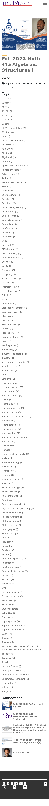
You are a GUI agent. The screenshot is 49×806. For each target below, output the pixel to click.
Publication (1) (9, 546)
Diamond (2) (8, 245)
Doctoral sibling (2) (11, 253)
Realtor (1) (7, 554)
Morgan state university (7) (15, 454)
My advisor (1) (9, 466)
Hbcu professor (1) (11, 324)
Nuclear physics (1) (11, 491)
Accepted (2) (8, 144)
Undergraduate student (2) (15, 679)
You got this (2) (9, 691)
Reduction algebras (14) (14, 558)
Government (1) (9, 303)
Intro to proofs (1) (11, 366)
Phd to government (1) (13, 521)
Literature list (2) (10, 391)
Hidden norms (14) (11, 333)
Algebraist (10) (9, 157)
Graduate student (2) (12, 312)
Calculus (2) (8, 199)
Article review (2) (10, 174)
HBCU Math (22, 83)
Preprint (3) (8, 537)
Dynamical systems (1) (13, 257)
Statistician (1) (9, 600)
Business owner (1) (11, 195)
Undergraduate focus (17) (14, 670)
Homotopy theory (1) (12, 337)
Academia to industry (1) (14, 140)
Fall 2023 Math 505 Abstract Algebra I (28, 705)
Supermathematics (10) (13, 629)
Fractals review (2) (11, 291)
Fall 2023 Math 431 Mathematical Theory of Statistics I (26, 717)
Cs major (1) (8, 232)
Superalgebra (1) (10, 617)
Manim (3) (7, 399)
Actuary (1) (7, 149)
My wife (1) (7, 483)
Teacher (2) (7, 638)
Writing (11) (7, 687)
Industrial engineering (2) (14, 353)
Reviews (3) (8, 579)
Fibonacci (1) (8, 270)
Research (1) (8, 575)
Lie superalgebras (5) (12, 387)
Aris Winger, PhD (21, 752)
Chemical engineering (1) (14, 207)
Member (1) (7, 450)
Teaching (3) (8, 642)
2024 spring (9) (9, 132)
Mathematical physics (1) (14, 437)
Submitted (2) (9, 613)
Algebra (10, 83)
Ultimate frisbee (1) (11, 666)
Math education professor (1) (16, 416)
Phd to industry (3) (11, 525)
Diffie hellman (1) (10, 249)
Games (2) (7, 299)
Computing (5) (9, 224)
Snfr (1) (5, 588)
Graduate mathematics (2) (15, 307)
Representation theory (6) (15, 571)
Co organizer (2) (10, 211)
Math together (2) (11, 433)
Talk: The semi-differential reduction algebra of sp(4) (27, 741)
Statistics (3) (8, 604)
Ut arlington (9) (9, 683)
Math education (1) (11, 412)
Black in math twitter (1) (14, 182)
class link (6, 77)
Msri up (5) (7, 458)
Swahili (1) (7, 634)
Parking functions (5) (12, 517)
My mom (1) (8, 475)
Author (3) (7, 178)
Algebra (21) (8, 153)
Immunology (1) (9, 349)
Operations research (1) (13, 504)
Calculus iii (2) (9, 203)
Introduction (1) (9, 370)
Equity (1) (7, 266)
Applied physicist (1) (12, 170)
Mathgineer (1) (9, 441)
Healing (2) (7, 328)
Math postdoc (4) (11, 425)
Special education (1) (12, 596)
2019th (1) (7, 107)
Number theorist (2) (12, 496)
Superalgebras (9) (11, 621)
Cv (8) (5, 241)
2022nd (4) (7, 119)
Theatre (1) (7, 654)
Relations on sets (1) (12, 567)
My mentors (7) (9, 471)
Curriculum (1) (9, 236)
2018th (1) (7, 103)
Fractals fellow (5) (11, 287)
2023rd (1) (7, 124)
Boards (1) (7, 186)
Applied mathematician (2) (15, 165)
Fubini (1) (6, 295)
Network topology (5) (13, 487)
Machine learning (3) (12, 395)
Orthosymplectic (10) (12, 512)
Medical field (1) (9, 445)
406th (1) (6, 136)
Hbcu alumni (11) (10, 316)
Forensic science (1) (12, 278)
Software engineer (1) (12, 592)
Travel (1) (6, 662)
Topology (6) (8, 658)
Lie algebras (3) (9, 383)
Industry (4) (8, 358)
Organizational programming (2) (18, 508)
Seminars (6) (8, 583)
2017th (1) (7, 98)
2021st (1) (7, 115)
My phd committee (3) (13, 479)
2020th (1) (7, 111)
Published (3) (8, 550)
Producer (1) (8, 542)
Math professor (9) (11, 429)
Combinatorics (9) (11, 216)
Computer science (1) (12, 220)
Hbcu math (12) (9, 320)
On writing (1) (8, 500)
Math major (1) (9, 420)
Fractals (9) (8, 282)
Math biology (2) (10, 404)
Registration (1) (9, 563)
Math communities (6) (13, 408)
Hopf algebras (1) (10, 345)
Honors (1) (7, 341)
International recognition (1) (15, 362)
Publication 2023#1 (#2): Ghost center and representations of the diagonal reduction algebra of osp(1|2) (29, 729)
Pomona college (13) (12, 533)
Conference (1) (9, 228)
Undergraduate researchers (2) (17, 674)
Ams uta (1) (7, 161)
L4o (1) (5, 374)
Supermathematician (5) (14, 625)
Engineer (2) (8, 262)
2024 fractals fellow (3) (14, 128)
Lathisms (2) (8, 379)
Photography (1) (10, 529)
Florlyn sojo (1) (9, 274)
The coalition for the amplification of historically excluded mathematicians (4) (22, 648)
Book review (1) (9, 190)
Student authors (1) (11, 608)
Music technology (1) (12, 462)
